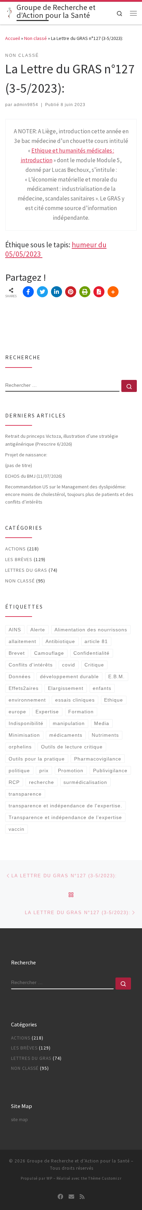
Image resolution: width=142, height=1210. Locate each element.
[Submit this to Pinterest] (70, 291)
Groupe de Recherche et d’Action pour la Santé (78, 1161)
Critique (94, 665)
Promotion (70, 770)
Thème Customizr (105, 1178)
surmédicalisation (85, 782)
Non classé (35, 38)
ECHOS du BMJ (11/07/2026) (33, 476)
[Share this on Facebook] (28, 291)
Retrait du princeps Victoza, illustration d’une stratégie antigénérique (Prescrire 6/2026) (61, 440)
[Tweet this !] (42, 291)
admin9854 (26, 104)
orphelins (20, 746)
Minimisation (24, 735)
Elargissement (65, 688)
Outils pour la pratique (37, 759)
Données (20, 676)
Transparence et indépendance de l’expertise (65, 817)
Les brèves (18, 559)
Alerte (37, 629)
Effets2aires (24, 688)
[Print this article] (84, 291)
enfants (102, 688)
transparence (25, 794)
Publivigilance (110, 770)
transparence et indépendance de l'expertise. (65, 805)
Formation (81, 711)
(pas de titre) (18, 465)
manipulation (69, 723)
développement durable (69, 676)
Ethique (113, 700)
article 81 (96, 641)
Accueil (12, 38)
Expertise (47, 711)
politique (19, 770)
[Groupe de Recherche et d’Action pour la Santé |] (9, 12)
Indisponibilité (26, 723)
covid (68, 665)
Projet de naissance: (26, 455)
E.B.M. (116, 676)
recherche (41, 782)
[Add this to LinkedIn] (56, 291)
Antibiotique (60, 641)
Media (101, 723)
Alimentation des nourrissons (90, 629)
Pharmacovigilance (97, 759)
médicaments (65, 735)
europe (17, 711)
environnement (27, 700)
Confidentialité (91, 653)
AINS (15, 629)
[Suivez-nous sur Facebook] (60, 1196)
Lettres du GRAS (26, 570)
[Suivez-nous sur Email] (71, 1196)
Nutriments (105, 735)
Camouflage (49, 653)
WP (49, 1178)
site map (19, 1120)
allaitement (22, 641)
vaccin (16, 829)
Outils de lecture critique (72, 746)
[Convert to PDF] (98, 291)
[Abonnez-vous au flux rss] (82, 1196)
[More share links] (113, 291)
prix (44, 770)
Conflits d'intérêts (31, 665)
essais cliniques (75, 700)
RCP (14, 782)
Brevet (17, 653)
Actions (15, 549)
